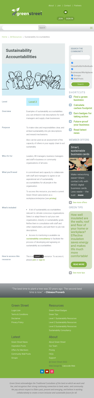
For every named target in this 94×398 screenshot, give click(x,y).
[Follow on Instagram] (52, 371)
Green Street (20, 305)
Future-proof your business (81, 123)
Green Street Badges (58, 310)
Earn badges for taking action (83, 115)
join (34, 260)
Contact (67, 5)
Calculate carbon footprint (83, 107)
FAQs (51, 354)
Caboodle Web (68, 366)
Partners (77, 5)
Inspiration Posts (18, 346)
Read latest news (80, 131)
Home (4, 37)
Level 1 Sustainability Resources (62, 318)
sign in (42, 260)
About (51, 5)
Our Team (53, 346)
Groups (77, 75)
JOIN (60, 18)
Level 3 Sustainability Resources (62, 326)
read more (78, 264)
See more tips (79, 273)
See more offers (80, 202)
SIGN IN (69, 18)
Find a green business (81, 98)
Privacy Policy (17, 322)
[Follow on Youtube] (47, 371)
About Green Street (57, 342)
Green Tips (53, 314)
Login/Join (15, 310)
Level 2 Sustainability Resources (62, 322)
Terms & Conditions (19, 314)
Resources (56, 305)
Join (59, 5)
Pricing (52, 350)
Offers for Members (19, 350)
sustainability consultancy (38, 239)
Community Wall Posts (21, 354)
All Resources (16, 37)
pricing (52, 198)
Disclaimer (15, 318)
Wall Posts (78, 78)
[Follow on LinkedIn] (42, 371)
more (80, 195)
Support (52, 358)
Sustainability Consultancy (60, 330)
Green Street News (19, 342)
